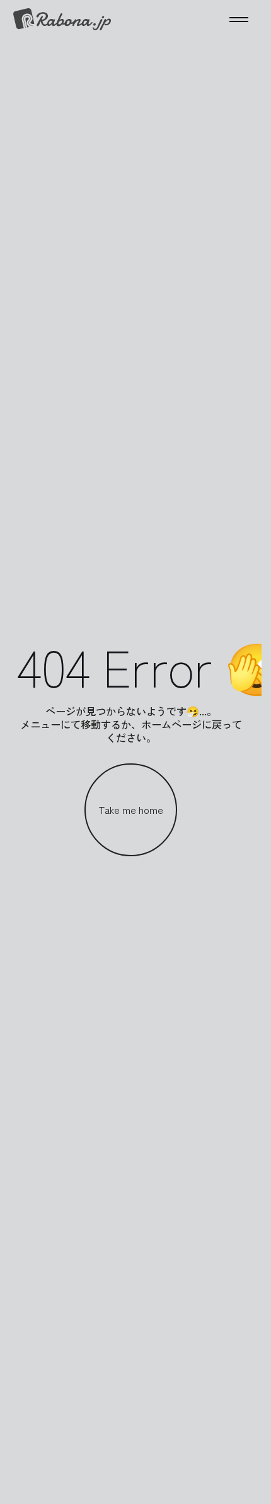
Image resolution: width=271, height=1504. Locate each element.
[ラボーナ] (62, 19)
